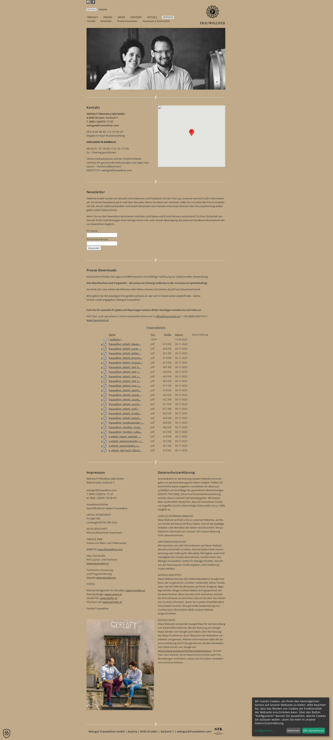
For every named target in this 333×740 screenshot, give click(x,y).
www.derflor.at (108, 598)
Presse (150, 327)
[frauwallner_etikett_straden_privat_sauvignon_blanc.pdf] (105, 413)
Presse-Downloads (127, 21)
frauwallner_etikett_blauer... (125, 344)
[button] (191, 132)
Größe (167, 334)
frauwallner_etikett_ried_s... (124, 376)
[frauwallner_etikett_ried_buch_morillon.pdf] (105, 367)
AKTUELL (152, 17)
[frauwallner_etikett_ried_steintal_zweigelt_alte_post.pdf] (105, 381)
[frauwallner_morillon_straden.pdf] (105, 427)
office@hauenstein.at (168, 316)
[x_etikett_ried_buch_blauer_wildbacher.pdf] (105, 450)
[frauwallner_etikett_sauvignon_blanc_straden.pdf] (105, 395)
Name (112, 334)
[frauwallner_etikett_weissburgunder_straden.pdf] (105, 418)
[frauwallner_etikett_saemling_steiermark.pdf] (105, 390)
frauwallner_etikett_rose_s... (125, 385)
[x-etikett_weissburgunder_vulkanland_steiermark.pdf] (105, 441)
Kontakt (91, 21)
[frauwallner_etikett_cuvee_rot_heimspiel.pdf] (105, 348)
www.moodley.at (135, 590)
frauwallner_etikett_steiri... (124, 408)
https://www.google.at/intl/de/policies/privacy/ (185, 651)
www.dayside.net (106, 577)
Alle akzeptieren (313, 730)
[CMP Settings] (6, 733)
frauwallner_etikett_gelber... (125, 353)
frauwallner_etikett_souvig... (125, 404)
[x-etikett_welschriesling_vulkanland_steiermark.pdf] (105, 445)
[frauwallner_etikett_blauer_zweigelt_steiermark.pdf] (105, 344)
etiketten (160, 327)
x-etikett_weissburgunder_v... (126, 441)
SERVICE (168, 17)
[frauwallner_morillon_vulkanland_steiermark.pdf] (105, 432)
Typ (153, 334)
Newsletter (106, 21)
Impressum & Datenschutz (156, 21)
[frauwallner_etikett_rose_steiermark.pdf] (105, 385)
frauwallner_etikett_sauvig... (125, 395)
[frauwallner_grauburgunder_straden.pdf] (105, 422)
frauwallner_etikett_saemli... (125, 390)
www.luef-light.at (112, 602)
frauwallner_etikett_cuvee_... (125, 348)
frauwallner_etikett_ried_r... (124, 371)
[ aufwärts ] (115, 339)
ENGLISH (103, 9)
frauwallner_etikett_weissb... (125, 418)
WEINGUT (92, 17)
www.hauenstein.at (98, 320)
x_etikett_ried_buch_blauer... (125, 450)
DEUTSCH (91, 9)
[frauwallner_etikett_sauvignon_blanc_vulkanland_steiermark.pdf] (105, 399)
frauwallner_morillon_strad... (125, 427)
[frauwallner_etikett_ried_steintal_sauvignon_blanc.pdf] (105, 376)
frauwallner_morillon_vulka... (125, 432)
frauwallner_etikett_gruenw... (125, 358)
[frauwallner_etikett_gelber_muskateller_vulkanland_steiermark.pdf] (105, 353)
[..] (105, 339)
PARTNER (136, 17)
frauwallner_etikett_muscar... (125, 362)
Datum (179, 334)
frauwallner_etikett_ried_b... (125, 367)
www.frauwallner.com (110, 549)
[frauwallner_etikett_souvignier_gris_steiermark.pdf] (105, 404)
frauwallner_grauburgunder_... (126, 422)
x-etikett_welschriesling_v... (124, 445)
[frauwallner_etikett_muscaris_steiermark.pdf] (105, 362)
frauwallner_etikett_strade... (125, 413)
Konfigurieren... (265, 730)
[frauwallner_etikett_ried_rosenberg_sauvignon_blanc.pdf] (105, 371)
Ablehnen (293, 730)
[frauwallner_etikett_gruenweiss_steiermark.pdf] (105, 358)
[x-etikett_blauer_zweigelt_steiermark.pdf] (105, 436)
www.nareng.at (113, 594)
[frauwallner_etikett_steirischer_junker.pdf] (105, 408)
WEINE (121, 17)
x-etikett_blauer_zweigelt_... (125, 436)
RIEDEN (107, 17)
